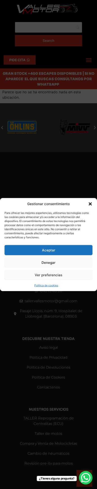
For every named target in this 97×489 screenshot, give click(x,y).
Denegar (48, 262)
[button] (90, 204)
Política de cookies (46, 285)
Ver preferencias (48, 275)
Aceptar (48, 250)
